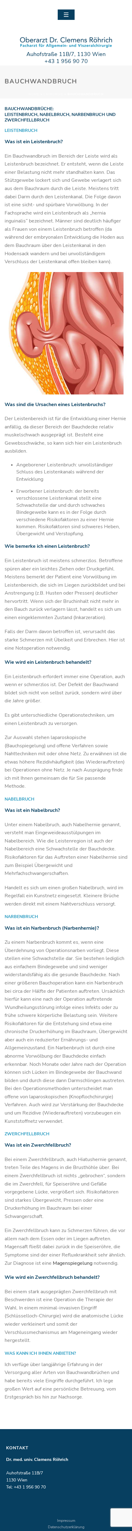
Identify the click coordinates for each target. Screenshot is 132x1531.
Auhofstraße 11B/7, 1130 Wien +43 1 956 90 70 (66, 57)
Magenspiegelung (72, 1263)
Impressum (66, 1520)
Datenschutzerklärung (66, 1527)
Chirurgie (53, 94)
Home (34, 94)
